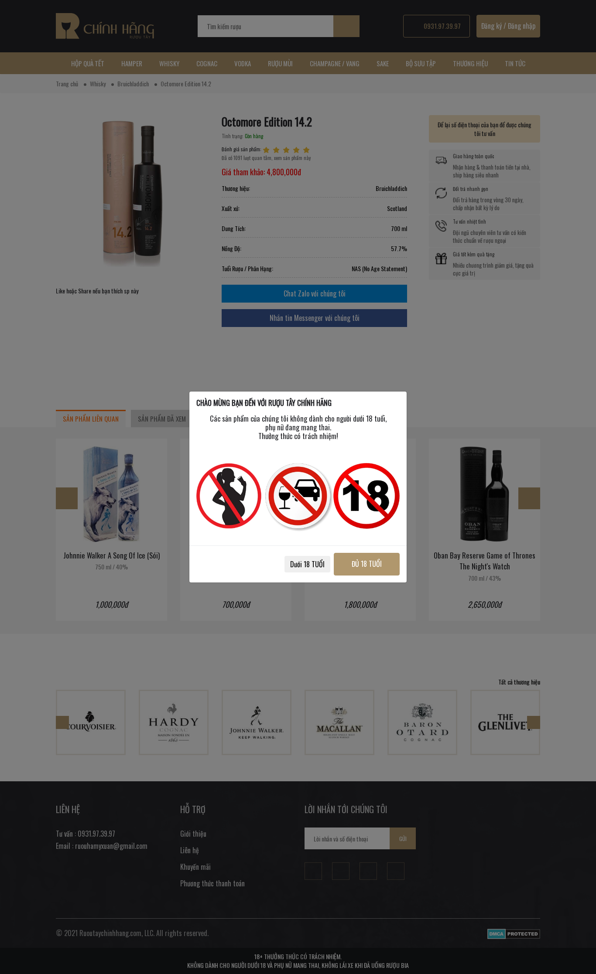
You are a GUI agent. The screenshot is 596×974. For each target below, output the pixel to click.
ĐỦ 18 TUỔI (367, 564)
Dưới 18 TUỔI (307, 564)
